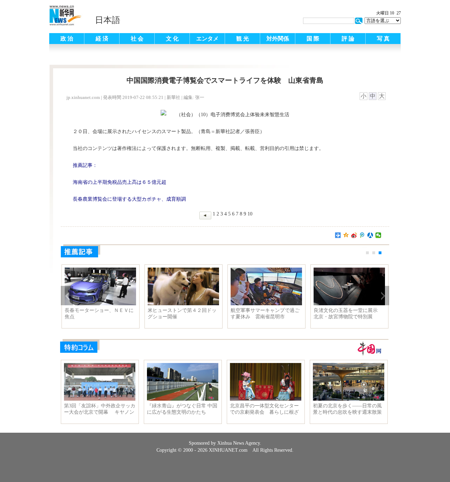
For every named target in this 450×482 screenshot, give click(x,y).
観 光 (242, 39)
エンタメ (207, 39)
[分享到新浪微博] (354, 235)
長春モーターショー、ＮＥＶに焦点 (99, 313)
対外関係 (277, 39)
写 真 (383, 39)
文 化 (172, 39)
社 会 (137, 39)
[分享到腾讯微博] (362, 235)
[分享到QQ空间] (346, 235)
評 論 (348, 39)
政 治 (66, 39)
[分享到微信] (378, 235)
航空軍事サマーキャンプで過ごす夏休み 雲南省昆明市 (265, 313)
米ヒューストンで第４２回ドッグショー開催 (182, 313)
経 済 (102, 39)
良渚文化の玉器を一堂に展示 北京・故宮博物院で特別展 (348, 313)
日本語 (107, 20)
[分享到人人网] (370, 235)
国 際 (313, 39)
